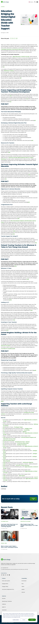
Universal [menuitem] (23, 592)
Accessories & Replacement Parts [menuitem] (8, 589)
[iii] (10, 95)
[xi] (29, 202)
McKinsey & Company (9, 70)
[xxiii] (35, 370)
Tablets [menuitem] (23, 586)
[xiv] (14, 234)
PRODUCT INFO (4, 543)
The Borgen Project (18, 427)
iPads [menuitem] (22, 583)
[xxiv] (2, 401)
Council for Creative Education (22, 465)
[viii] (9, 152)
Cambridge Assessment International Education (12, 49)
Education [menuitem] (3, 598)
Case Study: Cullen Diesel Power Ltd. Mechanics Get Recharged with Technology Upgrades (9, 525)
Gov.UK (36, 477)
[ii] (20, 78)
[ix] (29, 174)
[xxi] (7, 330)
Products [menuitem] (4, 578)
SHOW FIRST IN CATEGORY (26, 521)
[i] (3, 67)
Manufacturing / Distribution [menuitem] (7, 601)
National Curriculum (5, 345)
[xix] (31, 310)
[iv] (27, 98)
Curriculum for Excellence (7, 348)
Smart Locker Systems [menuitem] (6, 580)
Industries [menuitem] (4, 596)
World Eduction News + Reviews (22, 441)
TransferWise (27, 430)
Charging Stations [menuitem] (5, 583)
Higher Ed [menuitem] (4, 607)
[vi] (35, 120)
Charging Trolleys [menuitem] (5, 586)
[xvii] (28, 279)
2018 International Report (9, 440)
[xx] (14, 320)
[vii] (32, 140)
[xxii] (14, 348)
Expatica (24, 431)
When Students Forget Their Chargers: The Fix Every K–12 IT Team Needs (29, 525)
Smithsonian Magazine (28, 462)
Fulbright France (28, 428)
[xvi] (4, 459)
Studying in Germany (22, 444)
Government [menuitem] (4, 609)
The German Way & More (23, 443)
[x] (5, 179)
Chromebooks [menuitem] (24, 580)
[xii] (18, 218)
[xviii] (10, 299)
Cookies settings (16, 619)
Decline (24, 619)
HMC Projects (22, 475)
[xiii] (14, 231)
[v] (10, 101)
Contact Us (33, 499)
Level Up (2, 6)
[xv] (36, 242)
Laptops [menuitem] (23, 589)
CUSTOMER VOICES (4, 521)
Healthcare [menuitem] (4, 604)
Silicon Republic (6, 461)
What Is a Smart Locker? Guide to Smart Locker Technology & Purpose (9, 547)
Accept (32, 619)
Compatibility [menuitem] (24, 578)
